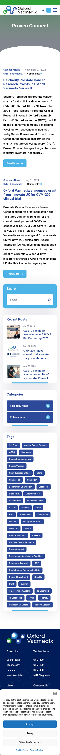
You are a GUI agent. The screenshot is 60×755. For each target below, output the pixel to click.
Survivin (24, 584)
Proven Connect (16, 549)
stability (38, 577)
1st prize (13, 445)
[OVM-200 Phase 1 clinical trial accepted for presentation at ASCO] (13, 351)
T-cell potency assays (19, 591)
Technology (41, 651)
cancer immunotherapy (20, 459)
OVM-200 (13, 528)
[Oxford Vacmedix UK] (20, 10)
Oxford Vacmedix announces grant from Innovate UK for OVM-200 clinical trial (29, 195)
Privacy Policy (36, 750)
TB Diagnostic (15, 598)
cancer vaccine (16, 466)
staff (11, 584)
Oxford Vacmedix (12, 73)
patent (28, 528)
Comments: (34, 73)
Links (10, 685)
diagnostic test (33, 494)
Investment (43, 514)
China (39, 473)
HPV (11, 514)
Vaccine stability (42, 605)
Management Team (32, 521)
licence (12, 521)
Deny (30, 733)
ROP (37, 563)
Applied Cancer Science (35, 445)
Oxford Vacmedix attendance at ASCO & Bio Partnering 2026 (37, 334)
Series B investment (18, 577)
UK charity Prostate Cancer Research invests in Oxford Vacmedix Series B (24, 84)
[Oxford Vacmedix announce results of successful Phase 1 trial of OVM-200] (13, 371)
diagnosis (43, 487)
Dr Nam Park (15, 501)
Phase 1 (36, 535)
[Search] (49, 299)
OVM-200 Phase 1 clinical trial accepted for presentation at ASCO (36, 356)
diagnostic (14, 494)
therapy (44, 598)
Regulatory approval (18, 563)
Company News (11, 69)
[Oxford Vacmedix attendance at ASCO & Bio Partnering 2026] (13, 332)
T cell (31, 598)
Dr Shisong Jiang (35, 501)
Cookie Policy (22, 750)
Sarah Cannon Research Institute (24, 570)
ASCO (12, 452)
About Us (13, 651)
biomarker (26, 452)
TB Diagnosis (43, 591)
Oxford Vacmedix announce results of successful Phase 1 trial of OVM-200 (36, 376)
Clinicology (32, 480)
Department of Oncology (20, 487)
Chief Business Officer (19, 473)
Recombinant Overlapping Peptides (25, 556)
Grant (38, 508)
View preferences (30, 742)
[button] (55, 693)
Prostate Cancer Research (21, 542)
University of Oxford (18, 605)
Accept (30, 724)
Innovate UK (25, 514)
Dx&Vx (12, 508)
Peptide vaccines (17, 535)
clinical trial (14, 480)
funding (25, 508)
